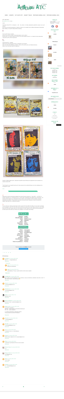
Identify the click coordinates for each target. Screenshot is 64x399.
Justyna (6, 335)
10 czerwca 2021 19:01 (12, 283)
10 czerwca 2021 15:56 (14, 276)
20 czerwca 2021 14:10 (14, 269)
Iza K (6, 329)
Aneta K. (6, 283)
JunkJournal (55, 115)
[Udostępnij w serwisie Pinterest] (10, 252)
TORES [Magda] (55, 41)
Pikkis (6, 341)
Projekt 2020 (55, 77)
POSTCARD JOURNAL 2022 (53, 15)
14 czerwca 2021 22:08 (12, 335)
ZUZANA (55, 34)
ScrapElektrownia (55, 92)
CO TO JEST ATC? (19, 15)
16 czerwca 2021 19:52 (13, 364)
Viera (3, 188)
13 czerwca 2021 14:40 (15, 306)
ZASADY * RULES (28, 15)
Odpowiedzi (8, 263)
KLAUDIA (54, 52)
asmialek (6, 364)
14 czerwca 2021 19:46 (12, 323)
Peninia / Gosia (8, 352)
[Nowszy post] (2, 386)
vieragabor (7, 258)
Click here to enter (23, 248)
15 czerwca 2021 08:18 (12, 341)
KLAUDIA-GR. (7, 276)
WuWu (55, 84)
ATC (54, 114)
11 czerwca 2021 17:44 (12, 294)
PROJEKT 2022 (54, 71)
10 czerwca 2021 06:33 (13, 258)
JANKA (55, 59)
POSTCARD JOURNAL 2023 (39, 15)
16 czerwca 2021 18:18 (11, 358)
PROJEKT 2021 (54, 72)
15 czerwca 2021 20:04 (15, 352)
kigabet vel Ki (7, 306)
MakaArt (55, 44)
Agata (8, 269)
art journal (55, 118)
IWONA (55, 105)
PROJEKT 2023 (54, 70)
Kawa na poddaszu (8, 300)
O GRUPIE (11, 15)
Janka (6, 294)
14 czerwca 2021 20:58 (11, 329)
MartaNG (6, 323)
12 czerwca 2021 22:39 (16, 300)
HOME (6, 15)
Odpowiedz (7, 261)
